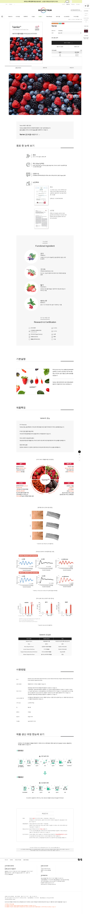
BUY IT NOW (67, 42)
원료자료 (45, 67)
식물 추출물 (77, 19)
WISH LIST (76, 46)
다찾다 (86, 6)
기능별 (33, 16)
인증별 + (40, 16)
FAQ (6, 4)
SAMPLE (26, 16)
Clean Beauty (49, 16)
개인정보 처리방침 (18, 859)
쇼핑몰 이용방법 (86, 18)
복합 (81, 19)
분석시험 (58, 16)
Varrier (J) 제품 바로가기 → (30, 135)
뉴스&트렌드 (67, 16)
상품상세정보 (18, 67)
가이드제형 (75, 16)
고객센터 (10, 4)
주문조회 (72, 4)
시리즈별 (18, 16)
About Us (10, 16)
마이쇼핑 (86, 13)
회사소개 (6, 859)
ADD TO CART (60, 46)
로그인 (63, 4)
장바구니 (86, 15)
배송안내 (72, 67)
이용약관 (11, 859)
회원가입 (68, 4)
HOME (69, 19)
